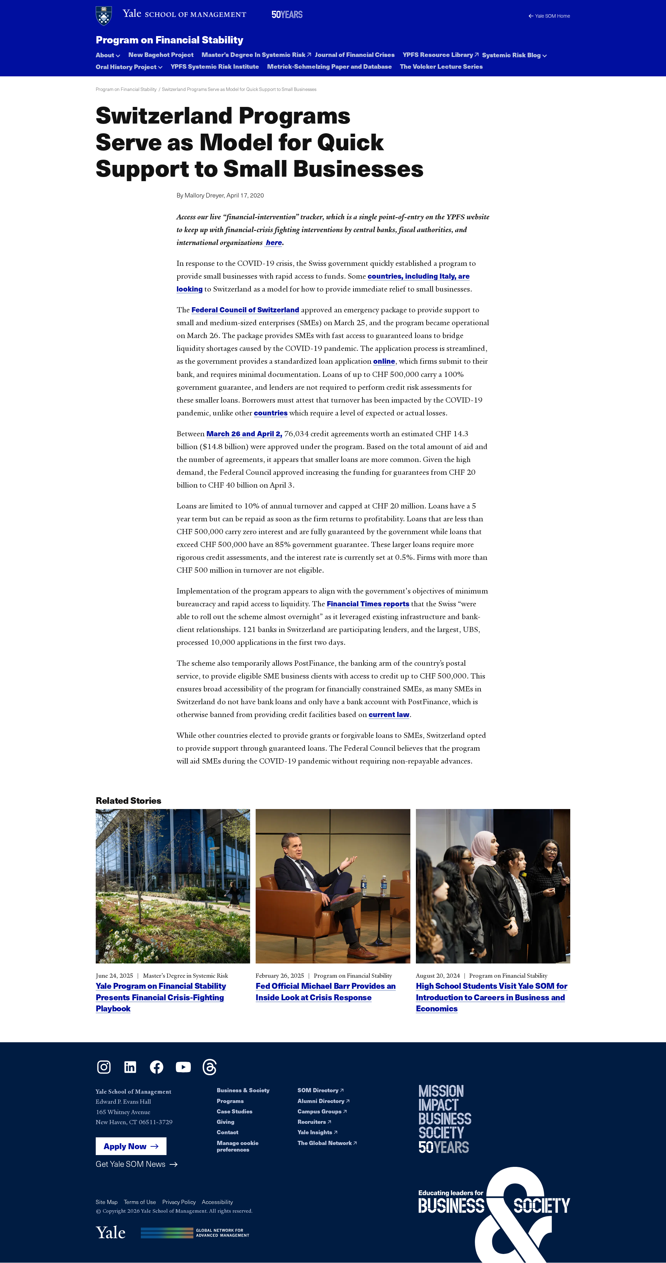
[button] (108, 53)
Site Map (107, 1201)
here (273, 242)
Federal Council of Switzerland (245, 309)
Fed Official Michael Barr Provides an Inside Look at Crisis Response (326, 990)
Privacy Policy (179, 1201)
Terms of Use (140, 1201)
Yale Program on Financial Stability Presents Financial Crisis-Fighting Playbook (161, 996)
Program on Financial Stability (169, 39)
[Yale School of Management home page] (171, 16)
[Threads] (210, 1073)
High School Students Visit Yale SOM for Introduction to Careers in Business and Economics (491, 996)
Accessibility (217, 1201)
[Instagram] (104, 1073)
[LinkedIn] (130, 1073)
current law (389, 714)
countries (271, 412)
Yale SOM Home (552, 15)
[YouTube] (183, 1073)
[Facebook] (156, 1073)
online (384, 361)
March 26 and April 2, (244, 433)
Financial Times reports (368, 603)
